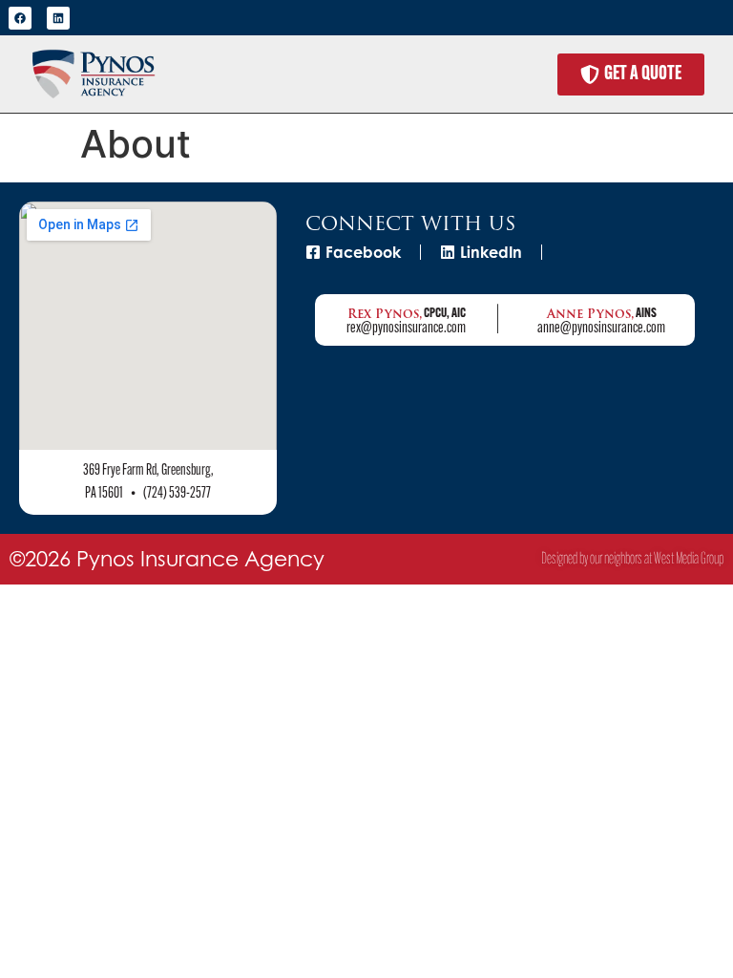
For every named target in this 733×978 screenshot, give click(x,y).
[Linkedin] (58, 18)
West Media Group (688, 559)
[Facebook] (20, 18)
